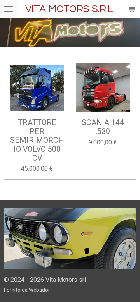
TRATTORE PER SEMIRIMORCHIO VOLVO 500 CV (37, 140)
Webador (39, 290)
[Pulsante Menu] (8, 9)
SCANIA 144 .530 (103, 127)
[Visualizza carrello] (131, 9)
